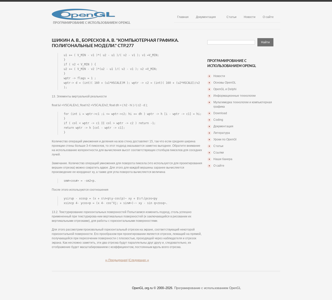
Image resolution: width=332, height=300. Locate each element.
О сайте (268, 17)
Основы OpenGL (224, 82)
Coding (218, 119)
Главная (183, 17)
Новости (249, 17)
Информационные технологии (234, 95)
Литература (221, 133)
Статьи (231, 17)
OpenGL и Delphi (224, 89)
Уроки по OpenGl (224, 139)
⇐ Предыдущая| (116, 260)
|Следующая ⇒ (138, 260)
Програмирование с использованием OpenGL (207, 288)
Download (220, 113)
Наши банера (222, 159)
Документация (206, 17)
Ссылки (218, 152)
